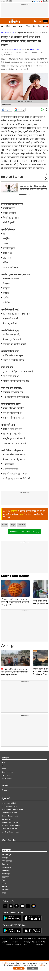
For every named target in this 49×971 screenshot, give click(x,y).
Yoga (13, 525)
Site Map (5, 942)
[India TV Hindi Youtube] (41, 1)
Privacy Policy (29, 942)
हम (2, 766)
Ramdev (21, 525)
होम (2, 26)
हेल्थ (13, 32)
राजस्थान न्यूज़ (6, 874)
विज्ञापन (4, 769)
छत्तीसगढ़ (4, 886)
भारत (14, 26)
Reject (32, 968)
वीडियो (8, 26)
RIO (31, 945)
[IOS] (33, 1)
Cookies (5, 963)
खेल (34, 26)
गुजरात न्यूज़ (5, 877)
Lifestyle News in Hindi (10, 832)
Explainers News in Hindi (11, 825)
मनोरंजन (27, 26)
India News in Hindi (9, 803)
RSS (25, 945)
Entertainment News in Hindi (12, 809)
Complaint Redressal (13, 945)
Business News (7, 819)
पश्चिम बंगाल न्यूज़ (7, 861)
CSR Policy (42, 942)
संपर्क (3, 762)
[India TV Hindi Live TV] (45, 21)
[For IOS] (32, 930)
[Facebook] (5, 906)
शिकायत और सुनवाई (7, 772)
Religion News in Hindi (10, 822)
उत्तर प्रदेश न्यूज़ (6, 854)
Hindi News (5, 32)
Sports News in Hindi (9, 813)
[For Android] (12, 930)
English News (7, 778)
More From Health (15, 576)
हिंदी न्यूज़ (14, 511)
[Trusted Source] (20, 110)
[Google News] (7, 110)
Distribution (39, 945)
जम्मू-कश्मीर (5, 890)
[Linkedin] (28, 906)
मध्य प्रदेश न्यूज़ (6, 867)
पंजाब (3, 880)
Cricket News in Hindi (10, 816)
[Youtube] (22, 906)
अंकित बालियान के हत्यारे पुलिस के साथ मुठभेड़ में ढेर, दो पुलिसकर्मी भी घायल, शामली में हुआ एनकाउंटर (14, 672)
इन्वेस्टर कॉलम (6, 775)
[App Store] (32, 918)
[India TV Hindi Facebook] (37, 1)
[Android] (35, 1)
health (4, 525)
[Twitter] (11, 906)
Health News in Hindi (9, 829)
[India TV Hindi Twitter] (39, 1)
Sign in (45, 1)
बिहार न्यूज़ (5, 864)
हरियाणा (4, 883)
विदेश (20, 26)
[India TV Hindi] (14, 21)
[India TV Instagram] (16, 906)
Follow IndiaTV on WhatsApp (22, 531)
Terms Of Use (16, 942)
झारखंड (4, 893)
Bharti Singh (34, 49)
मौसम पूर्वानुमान (6, 790)
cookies (41, 965)
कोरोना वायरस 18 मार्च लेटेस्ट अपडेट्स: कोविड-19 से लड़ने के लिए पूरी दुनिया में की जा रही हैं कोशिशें (15, 602)
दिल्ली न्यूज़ (5, 858)
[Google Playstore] (12, 918)
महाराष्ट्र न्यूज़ (6, 870)
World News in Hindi (9, 806)
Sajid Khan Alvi (15, 49)
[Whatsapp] (42, 109)
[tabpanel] (24, 187)
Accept (19, 968)
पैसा (39, 26)
